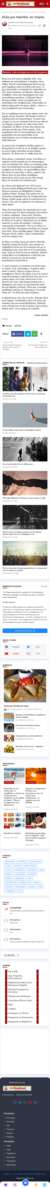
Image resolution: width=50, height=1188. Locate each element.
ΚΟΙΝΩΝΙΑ (32, 874)
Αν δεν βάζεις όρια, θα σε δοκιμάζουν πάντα (22, 430)
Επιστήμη (10, 1122)
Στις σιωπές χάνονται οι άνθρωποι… (18, 464)
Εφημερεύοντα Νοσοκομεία (20, 1017)
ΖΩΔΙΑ (42, 870)
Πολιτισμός (11, 1157)
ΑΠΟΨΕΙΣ (22, 861)
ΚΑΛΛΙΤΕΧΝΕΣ (19, 874)
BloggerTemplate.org (25, 1178)
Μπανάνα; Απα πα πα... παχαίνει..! (30, 746)
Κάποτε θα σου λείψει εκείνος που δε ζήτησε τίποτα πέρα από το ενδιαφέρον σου (22, 533)
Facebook (19, 334)
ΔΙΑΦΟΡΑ (17, 866)
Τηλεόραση (11, 1161)
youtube (16, 654)
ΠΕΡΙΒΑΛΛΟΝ (25, 883)
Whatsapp (35, 334)
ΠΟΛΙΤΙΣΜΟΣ (20, 887)
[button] (47, 3)
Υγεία (9, 1150)
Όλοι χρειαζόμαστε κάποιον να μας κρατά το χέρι (24, 498)
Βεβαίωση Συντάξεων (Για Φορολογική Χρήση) (20, 983)
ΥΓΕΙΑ (20, 891)
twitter (37, 647)
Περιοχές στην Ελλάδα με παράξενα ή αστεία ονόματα (31, 716)
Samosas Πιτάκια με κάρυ (16, 706)
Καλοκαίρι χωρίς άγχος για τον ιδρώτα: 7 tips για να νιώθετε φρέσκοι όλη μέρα (36, 836)
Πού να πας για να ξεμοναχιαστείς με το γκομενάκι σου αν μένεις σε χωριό (25, 569)
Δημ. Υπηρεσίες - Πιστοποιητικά (16, 977)
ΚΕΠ (10, 1004)
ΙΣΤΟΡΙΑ (8, 874)
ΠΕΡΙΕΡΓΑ (37, 883)
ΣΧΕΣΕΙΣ (18, 12)
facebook (16, 647)
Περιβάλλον (11, 1153)
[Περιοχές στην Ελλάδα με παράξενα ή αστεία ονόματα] (9, 717)
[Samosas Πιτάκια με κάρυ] (25, 685)
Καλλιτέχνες (11, 1165)
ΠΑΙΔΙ (29, 878)
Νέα (8, 1125)
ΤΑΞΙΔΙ (40, 887)
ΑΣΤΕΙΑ (8, 866)
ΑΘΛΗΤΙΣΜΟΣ (10, 861)
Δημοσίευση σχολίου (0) (25, 631)
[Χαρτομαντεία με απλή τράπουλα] (9, 738)
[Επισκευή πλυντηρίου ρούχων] (9, 727)
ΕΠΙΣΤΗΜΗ (32, 870)
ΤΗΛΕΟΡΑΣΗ (9, 891)
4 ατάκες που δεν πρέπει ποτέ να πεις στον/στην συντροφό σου (24, 395)
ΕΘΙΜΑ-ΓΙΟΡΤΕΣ (30, 866)
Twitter (28, 334)
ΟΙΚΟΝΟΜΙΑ (19, 878)
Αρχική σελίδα (7, 12)
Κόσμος (10, 1133)
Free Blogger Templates (23, 1174)
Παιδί (9, 1146)
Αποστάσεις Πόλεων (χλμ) (20, 1000)
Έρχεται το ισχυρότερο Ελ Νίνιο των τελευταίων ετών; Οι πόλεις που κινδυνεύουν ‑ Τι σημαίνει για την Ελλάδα (36, 795)
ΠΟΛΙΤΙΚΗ (8, 887)
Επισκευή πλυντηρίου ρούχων (28, 725)
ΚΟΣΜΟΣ (8, 878)
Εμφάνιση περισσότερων (37, 363)
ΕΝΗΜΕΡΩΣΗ (20, 870)
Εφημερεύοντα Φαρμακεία (20, 1021)
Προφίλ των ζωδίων (12, 833)
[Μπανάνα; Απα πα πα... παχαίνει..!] (9, 748)
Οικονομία (11, 1118)
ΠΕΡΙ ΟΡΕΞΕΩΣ (11, 883)
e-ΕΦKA (12, 1009)
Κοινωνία (10, 1129)
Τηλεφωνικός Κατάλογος (19, 996)
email (38, 654)
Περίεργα (10, 1137)
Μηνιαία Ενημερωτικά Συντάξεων (18, 990)
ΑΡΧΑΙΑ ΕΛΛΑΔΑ (35, 861)
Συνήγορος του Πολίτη (18, 1013)
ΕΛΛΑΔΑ (8, 870)
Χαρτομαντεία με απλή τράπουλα (29, 736)
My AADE (13, 971)
